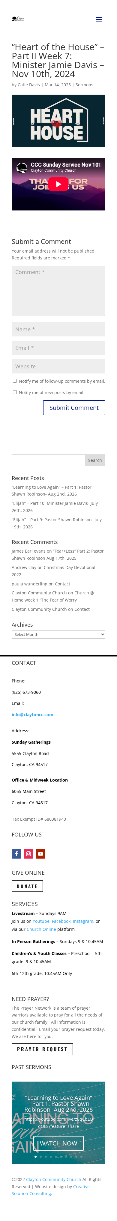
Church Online (41, 929)
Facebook (61, 921)
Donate (27, 886)
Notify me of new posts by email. (52, 392)
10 (81, 1157)
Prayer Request (42, 1049)
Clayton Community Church (53, 1179)
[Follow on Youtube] (40, 854)
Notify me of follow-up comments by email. (62, 381)
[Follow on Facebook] (16, 854)
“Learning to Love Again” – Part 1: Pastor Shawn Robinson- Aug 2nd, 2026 (58, 1104)
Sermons (84, 84)
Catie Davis (29, 84)
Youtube (41, 921)
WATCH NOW (58, 1143)
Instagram (83, 921)
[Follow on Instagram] (28, 854)
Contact (62, 584)
